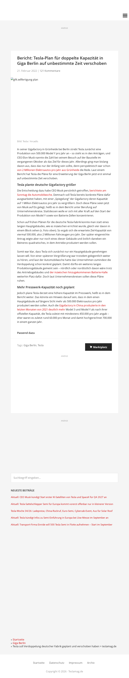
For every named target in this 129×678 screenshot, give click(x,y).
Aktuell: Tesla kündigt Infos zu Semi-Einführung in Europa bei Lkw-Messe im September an (59, 517)
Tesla (41, 345)
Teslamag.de (64, 6)
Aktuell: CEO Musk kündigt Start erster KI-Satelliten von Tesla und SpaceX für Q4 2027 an (59, 497)
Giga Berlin (30, 345)
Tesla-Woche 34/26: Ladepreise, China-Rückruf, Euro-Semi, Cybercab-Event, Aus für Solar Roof (61, 510)
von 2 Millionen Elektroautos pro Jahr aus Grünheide (48, 170)
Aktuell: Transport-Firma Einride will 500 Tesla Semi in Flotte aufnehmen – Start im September (61, 524)
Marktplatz (100, 347)
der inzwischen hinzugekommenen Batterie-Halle (79, 272)
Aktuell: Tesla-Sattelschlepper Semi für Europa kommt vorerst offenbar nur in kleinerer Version (62, 504)
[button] (64, 15)
